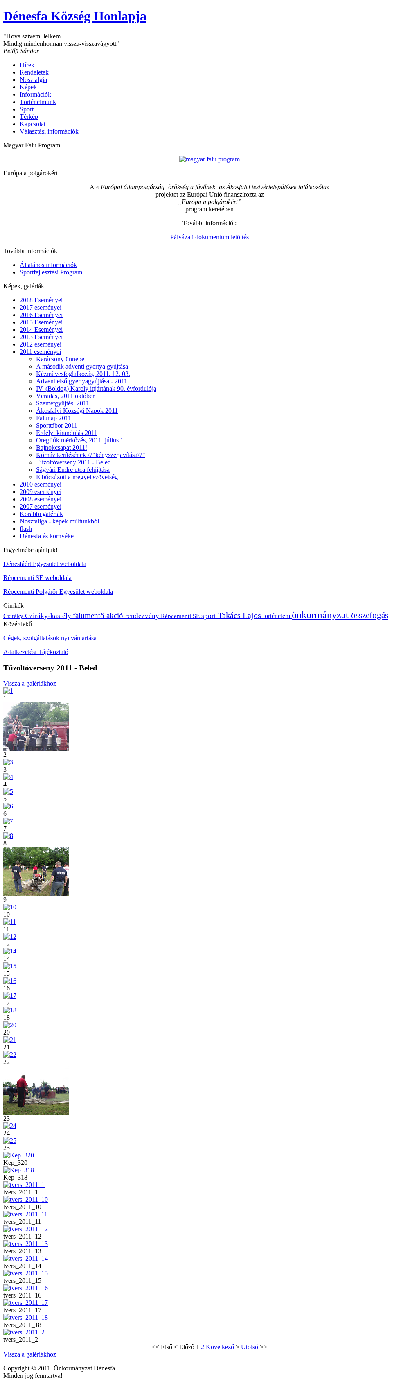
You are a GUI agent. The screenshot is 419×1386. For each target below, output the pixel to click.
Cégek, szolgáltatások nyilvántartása (50, 637)
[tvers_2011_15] (25, 1273)
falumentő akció (99, 615)
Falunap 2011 (53, 417)
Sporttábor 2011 (56, 425)
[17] (9, 995)
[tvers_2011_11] (25, 1214)
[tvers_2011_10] (25, 1199)
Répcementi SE (181, 615)
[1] (8, 690)
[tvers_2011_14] (25, 1258)
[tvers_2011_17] (25, 1302)
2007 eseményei (40, 506)
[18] (9, 1010)
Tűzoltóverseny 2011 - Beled (73, 462)
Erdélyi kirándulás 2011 (66, 432)
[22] (9, 1054)
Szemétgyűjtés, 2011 (62, 403)
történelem (277, 615)
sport (209, 616)
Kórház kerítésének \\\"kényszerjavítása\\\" (90, 454)
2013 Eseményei (41, 336)
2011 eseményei (40, 351)
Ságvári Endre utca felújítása (73, 469)
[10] (9, 907)
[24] (9, 1125)
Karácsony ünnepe (60, 359)
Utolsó (249, 1346)
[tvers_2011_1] (24, 1184)
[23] (36, 1112)
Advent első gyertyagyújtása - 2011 (81, 381)
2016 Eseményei (41, 314)
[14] (9, 951)
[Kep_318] (18, 1169)
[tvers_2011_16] (25, 1287)
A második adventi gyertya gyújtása (82, 366)
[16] (9, 980)
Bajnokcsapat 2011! (61, 447)
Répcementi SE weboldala (37, 577)
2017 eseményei (40, 307)
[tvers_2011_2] (24, 1332)
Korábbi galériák (41, 513)
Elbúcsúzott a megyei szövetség (77, 476)
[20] (9, 1024)
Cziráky (14, 615)
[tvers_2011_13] (25, 1243)
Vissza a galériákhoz (29, 683)
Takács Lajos (240, 615)
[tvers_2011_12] (25, 1228)
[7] (8, 821)
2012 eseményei (40, 344)
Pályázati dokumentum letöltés (209, 236)
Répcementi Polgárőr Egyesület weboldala (58, 591)
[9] (36, 893)
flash (26, 528)
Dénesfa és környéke (47, 535)
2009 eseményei (40, 491)
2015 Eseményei (41, 322)
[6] (8, 806)
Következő (220, 1346)
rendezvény (143, 616)
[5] (8, 791)
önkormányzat (321, 614)
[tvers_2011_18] (25, 1317)
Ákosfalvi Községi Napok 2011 (77, 410)
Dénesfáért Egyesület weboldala (44, 563)
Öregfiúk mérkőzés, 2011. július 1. (80, 440)
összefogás (369, 615)
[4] (8, 776)
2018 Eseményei (41, 300)
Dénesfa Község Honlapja (74, 16)
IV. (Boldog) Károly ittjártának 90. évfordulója (96, 388)
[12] (9, 936)
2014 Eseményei (41, 329)
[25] (9, 1140)
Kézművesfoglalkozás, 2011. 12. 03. (83, 373)
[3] (8, 762)
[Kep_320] (18, 1155)
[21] (9, 1039)
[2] (36, 748)
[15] (9, 965)
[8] (8, 835)
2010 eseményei (40, 484)
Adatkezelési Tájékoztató (35, 651)
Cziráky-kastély (49, 616)
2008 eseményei (40, 499)
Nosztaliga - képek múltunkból (59, 521)
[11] (9, 921)
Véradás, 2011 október (65, 395)
